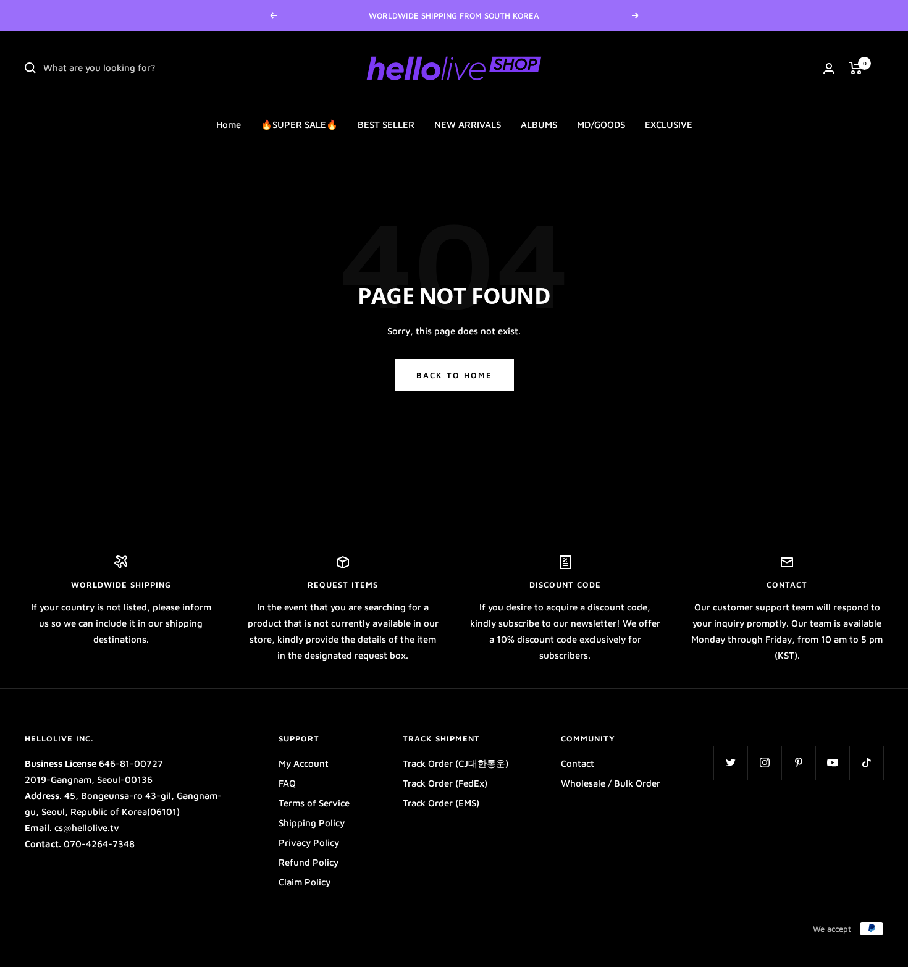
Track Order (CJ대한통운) (455, 763)
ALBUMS (539, 124)
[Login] (828, 68)
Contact (577, 763)
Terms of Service (314, 803)
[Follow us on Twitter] (730, 763)
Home (228, 124)
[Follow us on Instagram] (764, 763)
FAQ (287, 783)
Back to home (454, 375)
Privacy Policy (309, 842)
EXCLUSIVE (668, 124)
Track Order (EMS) (441, 803)
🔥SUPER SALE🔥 (299, 124)
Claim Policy (304, 882)
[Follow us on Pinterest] (798, 763)
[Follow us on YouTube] (832, 763)
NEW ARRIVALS (467, 124)
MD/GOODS (601, 124)
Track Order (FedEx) (445, 783)
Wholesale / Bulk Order (610, 783)
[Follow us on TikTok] (866, 763)
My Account (304, 763)
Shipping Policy (312, 822)
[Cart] (855, 68)
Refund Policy (308, 862)
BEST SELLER (386, 124)
